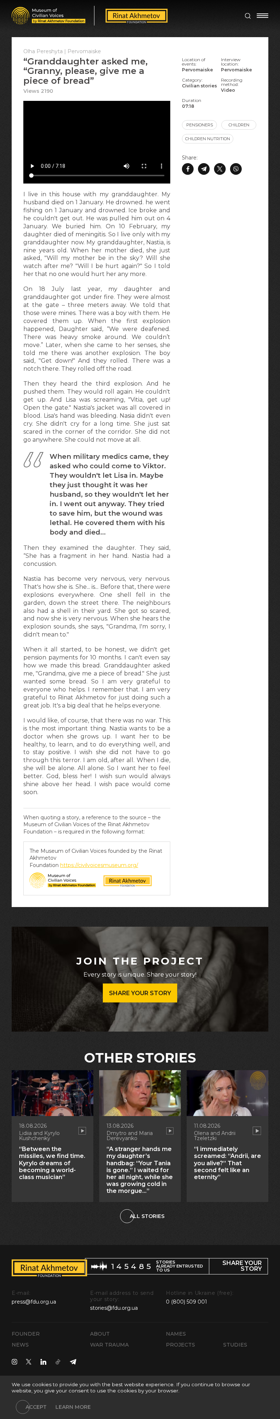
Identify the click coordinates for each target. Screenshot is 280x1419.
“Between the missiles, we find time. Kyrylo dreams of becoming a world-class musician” (52, 1163)
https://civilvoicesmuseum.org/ (99, 865)
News (20, 1344)
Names (176, 1334)
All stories (147, 1216)
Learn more (73, 1407)
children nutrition (207, 138)
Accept (36, 1407)
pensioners (199, 124)
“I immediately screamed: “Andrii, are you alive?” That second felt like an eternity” (227, 1163)
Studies (235, 1344)
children (239, 124)
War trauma (109, 1344)
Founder (26, 1334)
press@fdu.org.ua (34, 1301)
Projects (180, 1344)
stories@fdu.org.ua (114, 1308)
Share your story (140, 993)
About (100, 1334)
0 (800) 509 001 (186, 1301)
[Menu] (262, 15)
